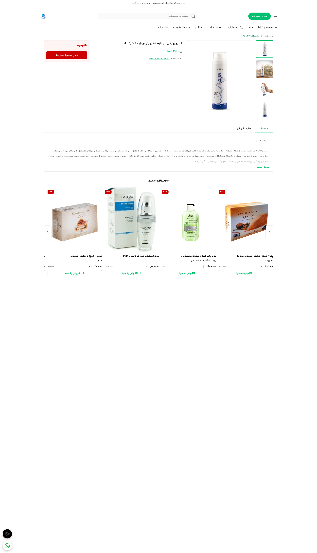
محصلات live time (251, 35)
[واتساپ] (7, 545)
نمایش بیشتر (263, 167)
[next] (47, 232)
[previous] (270, 232)
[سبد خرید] (275, 16)
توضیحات (264, 128)
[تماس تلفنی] (7, 533)
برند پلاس (268, 35)
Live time (171, 51)
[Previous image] (191, 81)
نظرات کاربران (244, 128)
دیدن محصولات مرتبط (67, 55)
